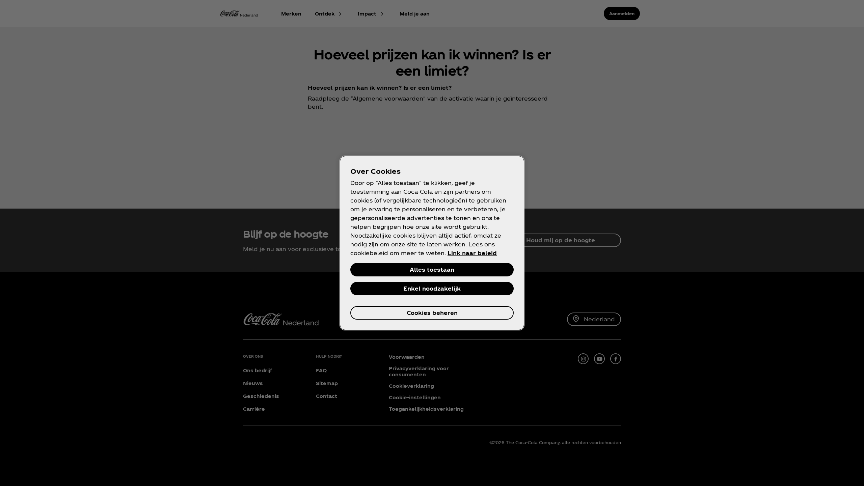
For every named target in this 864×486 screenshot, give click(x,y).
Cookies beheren (432, 312)
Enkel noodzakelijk (432, 288)
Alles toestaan (432, 269)
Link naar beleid (472, 253)
